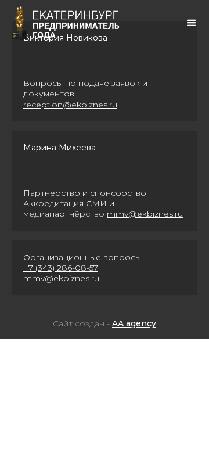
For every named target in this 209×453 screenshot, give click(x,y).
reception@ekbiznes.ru (70, 104)
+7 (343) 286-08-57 (60, 268)
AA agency (134, 323)
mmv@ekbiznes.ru (145, 213)
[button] (191, 23)
